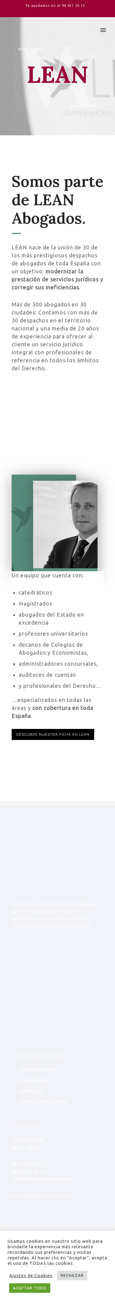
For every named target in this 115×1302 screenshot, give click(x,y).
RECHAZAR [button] (72, 1275)
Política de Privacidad (52, 1196)
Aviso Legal (21, 1196)
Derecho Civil (32, 1090)
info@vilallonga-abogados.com (41, 1179)
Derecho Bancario (36, 1069)
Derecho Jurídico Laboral (43, 1101)
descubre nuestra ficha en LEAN (53, 734)
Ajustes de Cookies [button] (30, 1275)
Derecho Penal (33, 1080)
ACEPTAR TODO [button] (30, 1288)
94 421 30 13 (73, 5)
